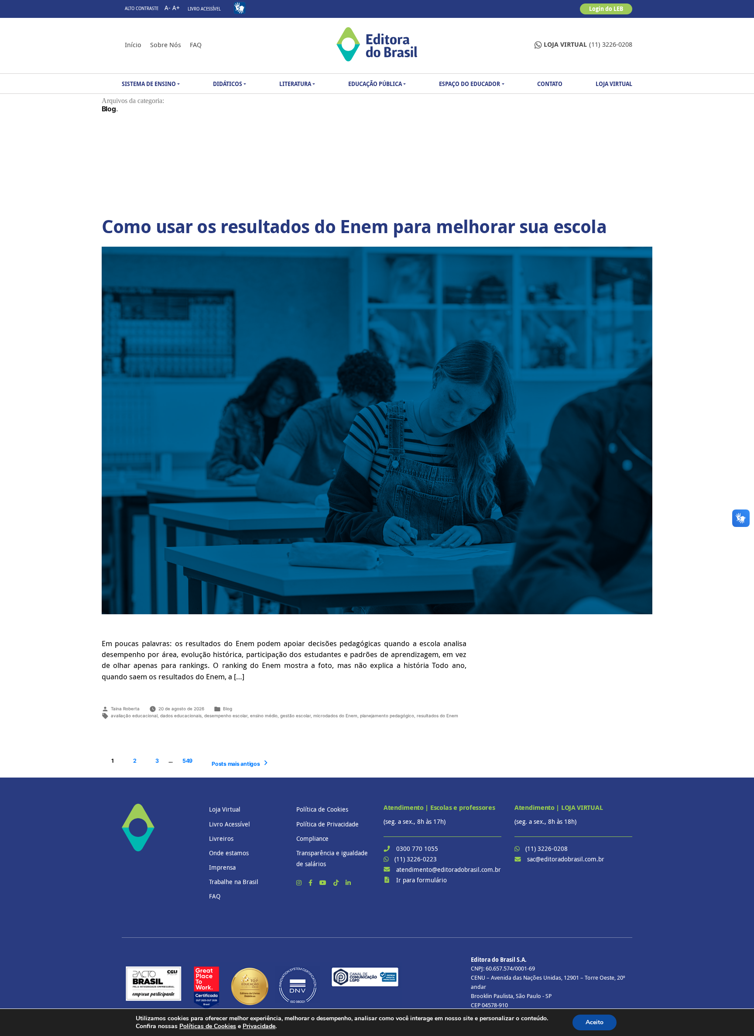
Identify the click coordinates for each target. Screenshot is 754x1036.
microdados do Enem (335, 715)
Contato (549, 84)
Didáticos (227, 84)
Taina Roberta (125, 708)
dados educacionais (181, 715)
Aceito (594, 1022)
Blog (227, 708)
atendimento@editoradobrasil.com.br (448, 869)
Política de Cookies (322, 809)
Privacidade (259, 1026)
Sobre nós (165, 44)
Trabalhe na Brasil (233, 882)
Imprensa (222, 867)
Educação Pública (375, 84)
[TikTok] (336, 882)
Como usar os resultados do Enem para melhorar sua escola (354, 226)
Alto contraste (141, 8)
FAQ (196, 44)
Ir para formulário (421, 880)
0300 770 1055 (417, 848)
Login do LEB (606, 9)
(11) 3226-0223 (415, 859)
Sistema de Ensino (149, 84)
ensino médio (264, 715)
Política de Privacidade (327, 824)
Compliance (312, 838)
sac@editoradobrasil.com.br (565, 859)
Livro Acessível (204, 9)
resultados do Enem (437, 715)
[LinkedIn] (348, 882)
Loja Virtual (614, 84)
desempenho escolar (225, 715)
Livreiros (221, 838)
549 (187, 760)
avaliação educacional (134, 715)
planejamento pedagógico (387, 715)
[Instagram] (299, 882)
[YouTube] (323, 882)
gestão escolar (295, 715)
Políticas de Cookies (207, 1026)
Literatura (295, 84)
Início (133, 44)
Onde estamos (229, 853)
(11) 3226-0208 (588, 44)
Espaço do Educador (469, 84)
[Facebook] (311, 882)
